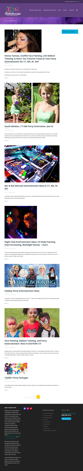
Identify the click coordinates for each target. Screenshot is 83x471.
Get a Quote (68, 31)
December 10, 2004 (9, 381)
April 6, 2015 (7, 130)
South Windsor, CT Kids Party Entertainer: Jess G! (29, 126)
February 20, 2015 (8, 248)
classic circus (47, 428)
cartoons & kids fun (48, 413)
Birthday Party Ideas (35, 10)
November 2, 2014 (8, 294)
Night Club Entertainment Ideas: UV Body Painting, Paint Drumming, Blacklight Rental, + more (30, 243)
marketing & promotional (50, 430)
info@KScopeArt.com (68, 413)
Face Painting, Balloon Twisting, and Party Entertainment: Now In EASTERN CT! (26, 342)
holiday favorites (48, 417)
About (65, 10)
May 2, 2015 (7, 65)
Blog (59, 10)
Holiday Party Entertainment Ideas (22, 290)
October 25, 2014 (8, 347)
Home (6, 20)
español (77, 1)
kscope (11, 65)
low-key (46, 419)
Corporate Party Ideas (49, 10)
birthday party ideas (13, 20)
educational (47, 424)
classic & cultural (48, 415)
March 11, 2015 (8, 192)
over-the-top (47, 422)
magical (46, 426)
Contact (71, 10)
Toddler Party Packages (16, 377)
